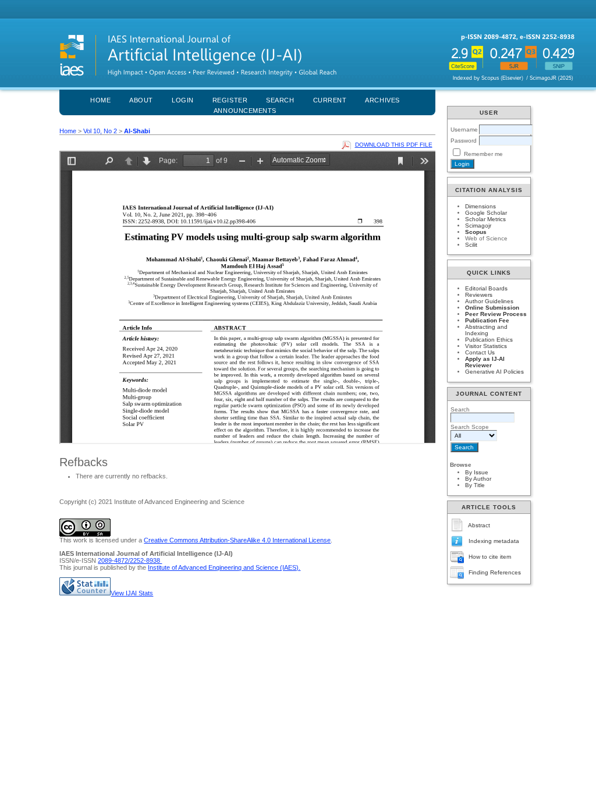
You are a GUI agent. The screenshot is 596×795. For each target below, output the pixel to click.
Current (330, 100)
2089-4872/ (114, 560)
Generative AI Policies (494, 371)
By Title (475, 485)
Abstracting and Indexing (486, 330)
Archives (382, 100)
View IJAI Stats (132, 593)
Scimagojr (478, 225)
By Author (478, 478)
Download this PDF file (393, 144)
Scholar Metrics (485, 219)
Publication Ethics (489, 339)
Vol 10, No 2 (100, 130)
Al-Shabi (137, 130)
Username (464, 129)
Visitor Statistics (486, 346)
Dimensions (480, 206)
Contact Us (480, 352)
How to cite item (490, 556)
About (141, 100)
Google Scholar (486, 213)
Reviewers (478, 295)
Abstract (479, 525)
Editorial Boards (486, 288)
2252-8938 (146, 560)
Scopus (476, 232)
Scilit (471, 245)
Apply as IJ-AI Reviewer (485, 362)
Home (100, 100)
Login (183, 100)
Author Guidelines (489, 301)
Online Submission (492, 307)
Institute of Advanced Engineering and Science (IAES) (223, 567)
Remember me (483, 154)
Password (463, 140)
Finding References (495, 572)
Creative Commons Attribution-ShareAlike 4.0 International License (237, 540)
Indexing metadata (494, 541)
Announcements (245, 110)
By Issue (476, 472)
